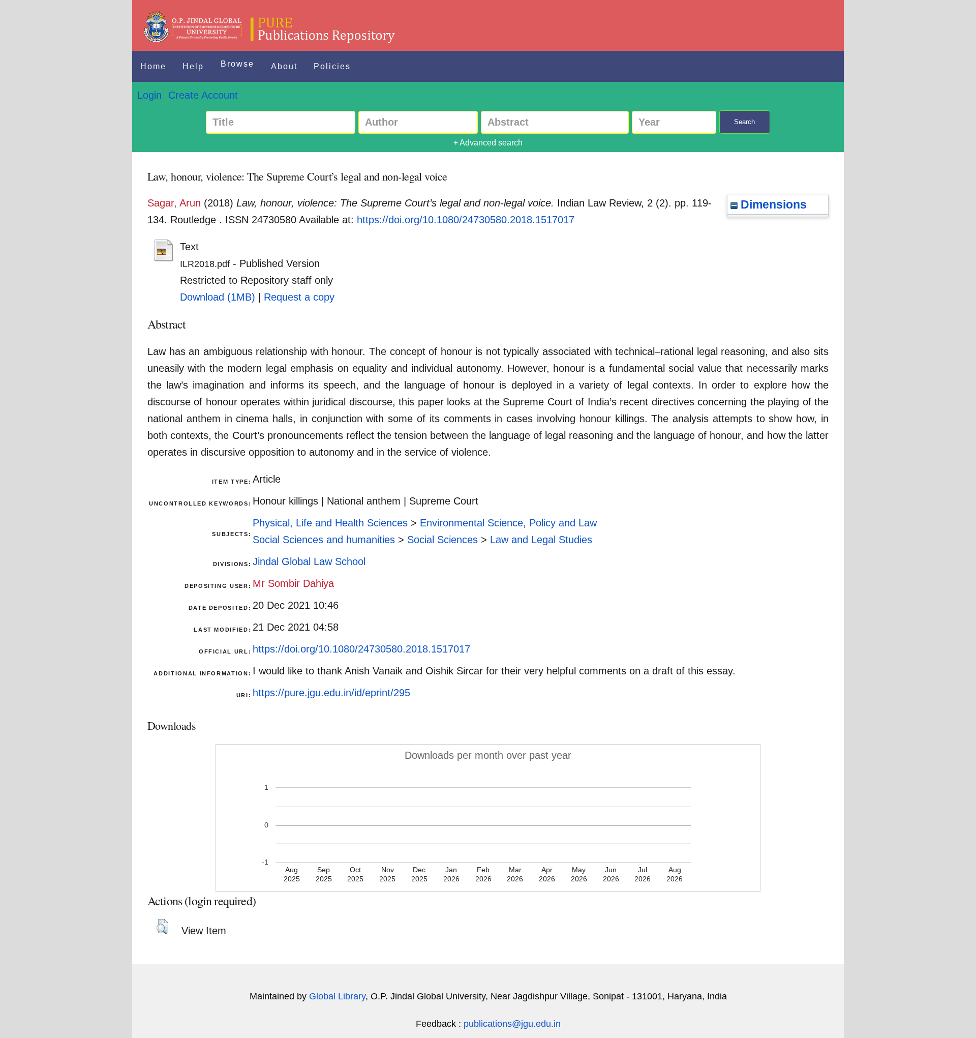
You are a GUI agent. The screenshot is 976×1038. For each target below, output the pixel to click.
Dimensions (772, 204)
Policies (332, 66)
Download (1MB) (217, 297)
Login (149, 95)
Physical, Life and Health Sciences (330, 522)
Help (193, 66)
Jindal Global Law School (309, 561)
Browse (237, 64)
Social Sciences (442, 539)
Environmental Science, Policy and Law (508, 522)
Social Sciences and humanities (324, 539)
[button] (162, 926)
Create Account (203, 95)
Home (153, 66)
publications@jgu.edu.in (512, 1024)
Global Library (337, 996)
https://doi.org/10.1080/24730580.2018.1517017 (465, 219)
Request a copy (299, 297)
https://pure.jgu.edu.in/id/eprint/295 (331, 692)
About (284, 66)
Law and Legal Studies (541, 539)
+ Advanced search (488, 142)
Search (744, 122)
